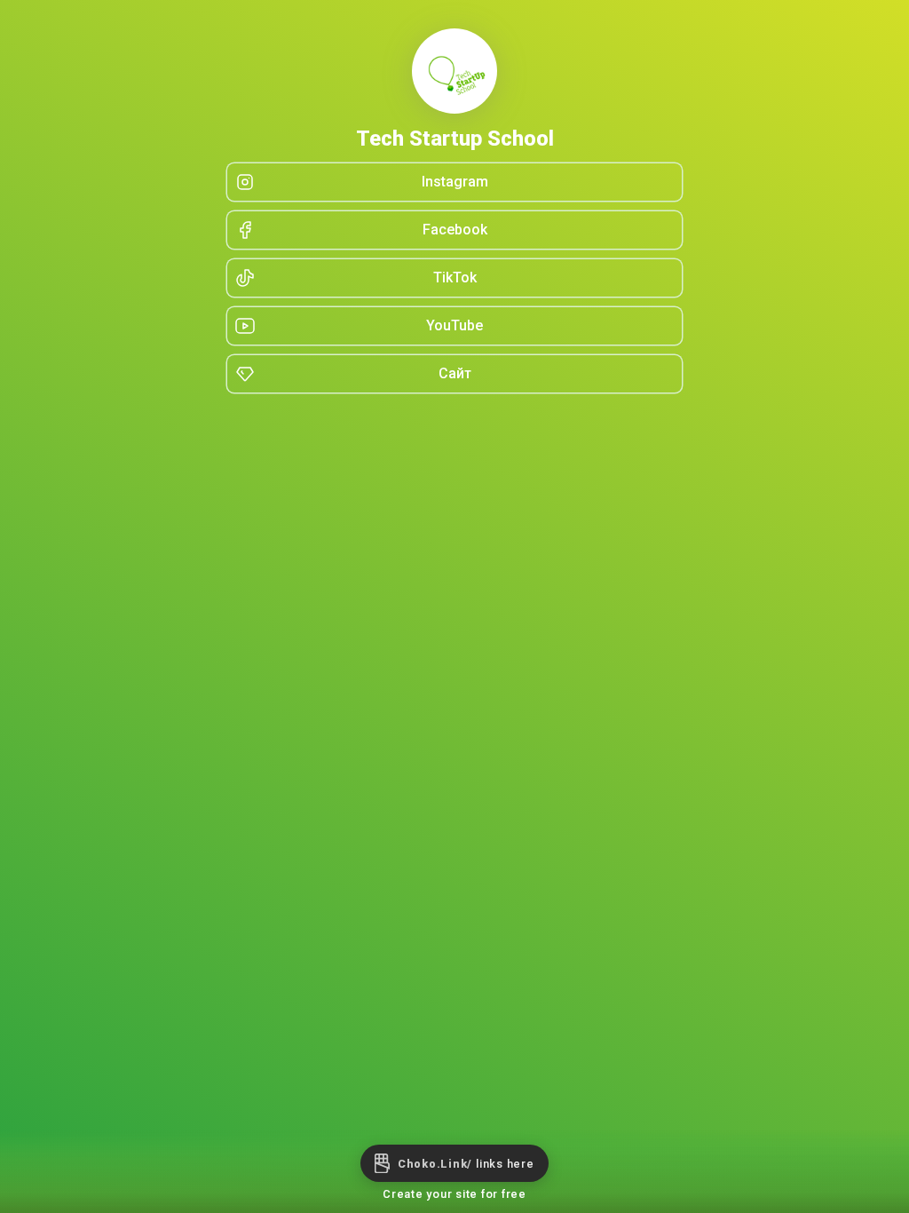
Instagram (455, 181)
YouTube (454, 325)
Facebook (455, 229)
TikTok (455, 277)
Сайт (455, 373)
